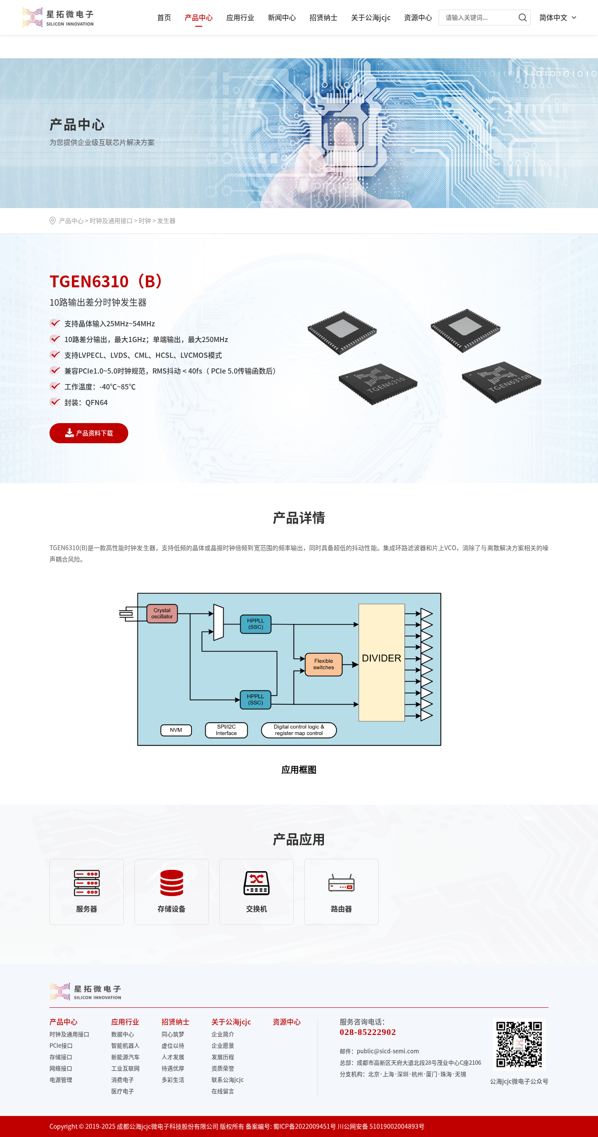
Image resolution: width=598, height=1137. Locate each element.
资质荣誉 (222, 1068)
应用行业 (240, 17)
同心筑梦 (173, 1034)
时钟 (145, 221)
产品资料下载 (94, 433)
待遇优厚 (173, 1068)
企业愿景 (222, 1046)
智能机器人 (125, 1046)
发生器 (166, 221)
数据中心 (122, 1034)
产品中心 (199, 17)
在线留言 (222, 1091)
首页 (164, 17)
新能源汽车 (125, 1057)
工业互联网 (125, 1068)
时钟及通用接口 (111, 221)
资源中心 (418, 17)
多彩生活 (173, 1080)
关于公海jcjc (370, 17)
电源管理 (60, 1080)
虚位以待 (173, 1046)
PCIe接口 (61, 1046)
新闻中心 (282, 17)
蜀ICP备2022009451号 (304, 1126)
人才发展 (173, 1057)
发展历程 (222, 1057)
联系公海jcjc (227, 1080)
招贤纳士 (324, 17)
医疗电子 (122, 1091)
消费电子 (122, 1080)
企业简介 (222, 1034)
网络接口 (60, 1068)
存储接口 (60, 1057)
